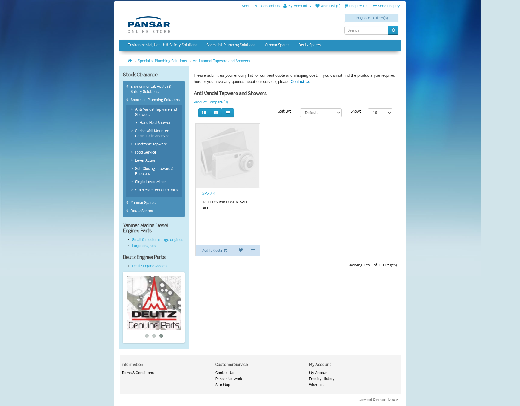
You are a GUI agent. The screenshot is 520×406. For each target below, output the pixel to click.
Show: (356, 111)
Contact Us (300, 81)
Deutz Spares (310, 45)
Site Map (222, 384)
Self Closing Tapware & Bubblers (154, 171)
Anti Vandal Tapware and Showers (221, 61)
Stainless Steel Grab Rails (156, 190)
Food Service (145, 152)
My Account (319, 372)
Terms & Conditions (138, 372)
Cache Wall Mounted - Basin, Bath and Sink (153, 133)
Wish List (316, 384)
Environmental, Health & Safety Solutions (162, 45)
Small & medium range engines (157, 239)
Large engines (144, 245)
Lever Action (145, 160)
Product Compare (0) (211, 102)
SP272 (208, 193)
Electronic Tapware (151, 144)
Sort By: (284, 111)
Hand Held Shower (155, 122)
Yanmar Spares (277, 45)
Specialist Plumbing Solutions (230, 45)
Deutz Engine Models (149, 266)
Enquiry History (322, 378)
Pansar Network (228, 378)
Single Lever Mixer (150, 181)
